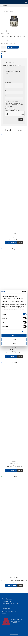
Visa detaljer (21, 331)
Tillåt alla (14, 335)
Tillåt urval (14, 339)
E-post (6, 96)
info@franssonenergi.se (12, 603)
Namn (6, 90)
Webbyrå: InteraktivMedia (14, 634)
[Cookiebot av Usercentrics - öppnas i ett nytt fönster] (21, 292)
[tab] (1, 56)
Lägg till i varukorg (13, 47)
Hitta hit (4, 613)
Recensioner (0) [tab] (5, 53)
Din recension (8, 82)
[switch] (25, 318)
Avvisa (14, 343)
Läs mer (20, 242)
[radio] (6, 79)
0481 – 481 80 (9, 601)
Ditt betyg (7, 76)
